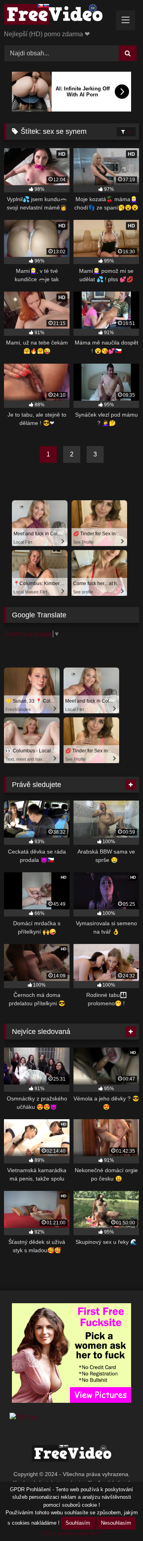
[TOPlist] (23, 1417)
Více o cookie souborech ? (71, 1533)
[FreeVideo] (58, 15)
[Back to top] (118, 1517)
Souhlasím (78, 1523)
